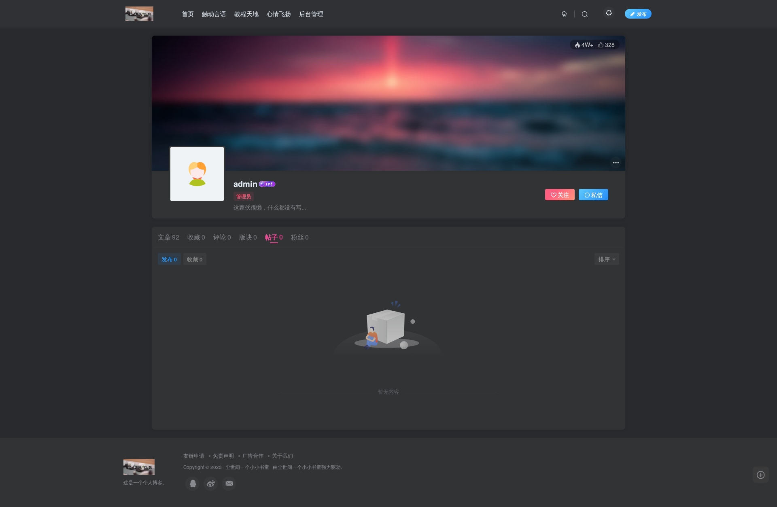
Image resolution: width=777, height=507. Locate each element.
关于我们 (282, 455)
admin (245, 183)
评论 (222, 237)
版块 (248, 237)
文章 (168, 237)
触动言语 (214, 13)
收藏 (196, 237)
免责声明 (223, 455)
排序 (604, 259)
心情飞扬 (279, 13)
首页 (188, 13)
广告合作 (252, 455)
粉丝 (300, 237)
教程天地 (246, 13)
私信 (597, 195)
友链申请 (193, 455)
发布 (169, 259)
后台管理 (311, 13)
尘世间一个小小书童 (247, 467)
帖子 (274, 237)
